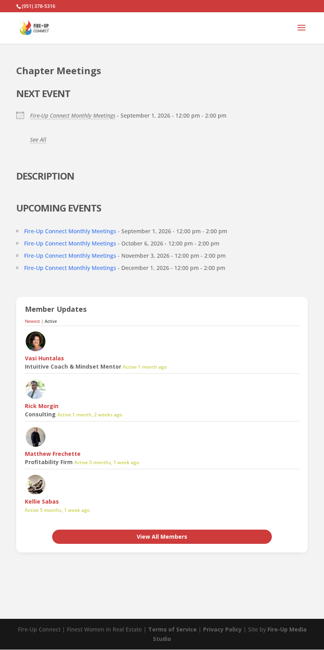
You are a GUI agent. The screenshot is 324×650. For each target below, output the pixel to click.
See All (38, 139)
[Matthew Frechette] (35, 445)
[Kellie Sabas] (35, 493)
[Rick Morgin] (35, 397)
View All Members (162, 536)
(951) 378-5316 (38, 6)
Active (51, 321)
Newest (32, 321)
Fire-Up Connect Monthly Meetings (72, 115)
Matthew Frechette (53, 453)
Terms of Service (172, 629)
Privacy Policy (222, 629)
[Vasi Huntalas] (35, 350)
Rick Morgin (41, 406)
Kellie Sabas (42, 501)
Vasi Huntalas (44, 358)
